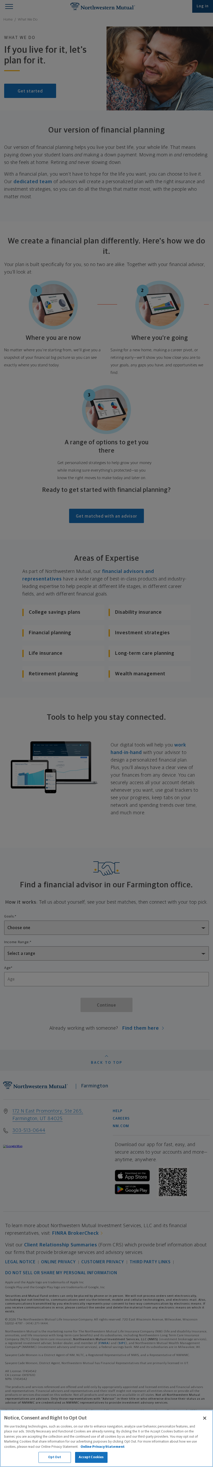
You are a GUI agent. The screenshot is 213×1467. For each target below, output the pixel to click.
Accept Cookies (91, 1457)
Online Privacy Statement (103, 1447)
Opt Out (54, 1457)
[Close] (204, 1418)
